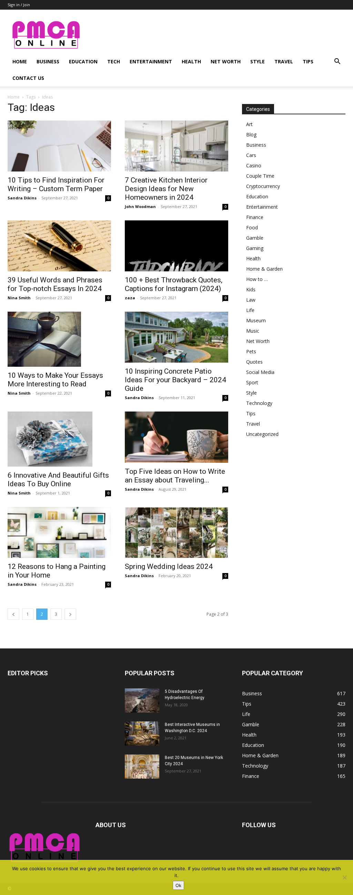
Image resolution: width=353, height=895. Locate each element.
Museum (256, 320)
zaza (130, 297)
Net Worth (226, 61)
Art (249, 124)
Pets (251, 351)
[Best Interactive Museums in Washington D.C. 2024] (142, 733)
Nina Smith (19, 297)
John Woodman (140, 206)
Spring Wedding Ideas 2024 (169, 566)
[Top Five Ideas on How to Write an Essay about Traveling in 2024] (176, 437)
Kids (250, 289)
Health (191, 61)
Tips (308, 61)
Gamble (254, 238)
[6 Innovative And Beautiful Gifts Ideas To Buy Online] (59, 439)
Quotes (254, 361)
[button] (337, 62)
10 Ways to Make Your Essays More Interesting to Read (55, 379)
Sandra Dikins (22, 197)
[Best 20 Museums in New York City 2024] (142, 766)
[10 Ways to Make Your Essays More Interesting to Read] (59, 339)
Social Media (260, 372)
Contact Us (28, 78)
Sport (252, 382)
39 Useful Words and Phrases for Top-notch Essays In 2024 (55, 284)
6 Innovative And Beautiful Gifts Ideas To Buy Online (58, 479)
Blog (251, 134)
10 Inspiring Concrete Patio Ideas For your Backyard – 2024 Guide (175, 380)
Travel (283, 61)
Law (250, 299)
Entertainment (151, 61)
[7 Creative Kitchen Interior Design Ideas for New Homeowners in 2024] (176, 146)
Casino (253, 165)
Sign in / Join (19, 4)
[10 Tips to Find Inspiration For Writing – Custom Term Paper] (59, 146)
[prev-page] (13, 614)
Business (48, 61)
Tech (113, 61)
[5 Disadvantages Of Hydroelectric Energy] (142, 700)
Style (257, 61)
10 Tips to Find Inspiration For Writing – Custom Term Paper (56, 184)
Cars (251, 155)
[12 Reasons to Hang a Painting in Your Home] (59, 532)
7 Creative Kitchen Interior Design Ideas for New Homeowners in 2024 (166, 188)
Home (19, 61)
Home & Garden (264, 269)
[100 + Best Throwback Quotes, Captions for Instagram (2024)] (176, 245)
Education (83, 61)
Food (252, 227)
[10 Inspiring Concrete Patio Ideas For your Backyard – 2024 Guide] (176, 337)
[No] (344, 877)
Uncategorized (262, 434)
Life (250, 310)
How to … (257, 279)
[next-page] (70, 614)
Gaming (254, 248)
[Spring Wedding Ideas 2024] (176, 532)
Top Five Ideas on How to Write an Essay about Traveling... (175, 475)
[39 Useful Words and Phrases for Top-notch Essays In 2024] (59, 245)
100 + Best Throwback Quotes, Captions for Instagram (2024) (173, 284)
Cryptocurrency (263, 186)
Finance (254, 217)
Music (252, 330)
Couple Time (260, 176)
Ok (178, 885)
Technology (259, 403)
